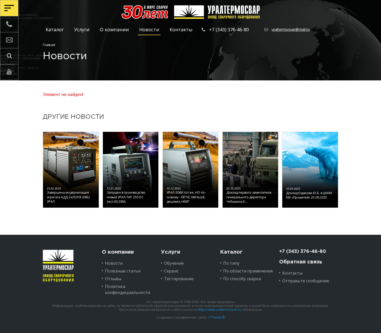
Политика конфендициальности (127, 289)
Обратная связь (300, 262)
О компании (114, 29)
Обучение (174, 263)
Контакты (181, 29)
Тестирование (179, 279)
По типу (231, 263)
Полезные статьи (122, 271)
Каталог (55, 29)
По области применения (248, 271)
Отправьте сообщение (305, 281)
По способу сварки (242, 279)
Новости (149, 29)
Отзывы (113, 279)
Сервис (171, 271)
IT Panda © (217, 317)
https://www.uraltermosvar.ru (219, 309)
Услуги (81, 29)
